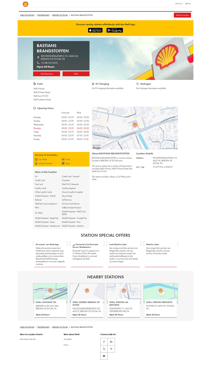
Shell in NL (179, 4)
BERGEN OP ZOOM (60, 15)
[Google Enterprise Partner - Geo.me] (96, 145)
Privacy (66, 345)
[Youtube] (104, 356)
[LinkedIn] (111, 341)
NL (190, 4)
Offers (76, 73)
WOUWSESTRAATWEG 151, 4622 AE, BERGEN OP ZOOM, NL (60, 57)
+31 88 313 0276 (49, 62)
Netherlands (43, 15)
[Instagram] (111, 349)
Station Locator (182, 15)
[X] (104, 349)
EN (187, 4)
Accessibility (68, 339)
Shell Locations (27, 15)
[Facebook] (104, 341)
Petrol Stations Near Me (27, 339)
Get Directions (47, 73)
